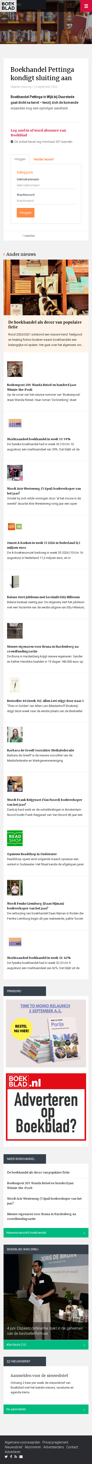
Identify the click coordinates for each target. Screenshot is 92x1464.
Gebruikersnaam (28, 179)
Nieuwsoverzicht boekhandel (26, 1232)
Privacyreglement (55, 1442)
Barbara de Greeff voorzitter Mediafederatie (40, 750)
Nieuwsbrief (13, 1447)
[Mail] (21, 1457)
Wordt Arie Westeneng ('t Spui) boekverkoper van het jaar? (44, 491)
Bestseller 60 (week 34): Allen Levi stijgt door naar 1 (45, 701)
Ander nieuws (21, 254)
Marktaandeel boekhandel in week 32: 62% (39, 958)
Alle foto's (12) (16, 1344)
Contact (72, 1447)
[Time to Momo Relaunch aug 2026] (46, 1031)
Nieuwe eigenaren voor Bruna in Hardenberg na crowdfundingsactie (43, 649)
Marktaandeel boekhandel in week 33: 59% (38, 439)
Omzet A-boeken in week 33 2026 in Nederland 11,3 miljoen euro (43, 545)
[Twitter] (6, 1457)
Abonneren (33, 1447)
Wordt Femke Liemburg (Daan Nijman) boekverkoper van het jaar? (35, 906)
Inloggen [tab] (20, 159)
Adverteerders (53, 1447)
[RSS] (15, 1457)
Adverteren (13, 1452)
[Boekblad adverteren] (46, 1107)
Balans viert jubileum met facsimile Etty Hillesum (43, 597)
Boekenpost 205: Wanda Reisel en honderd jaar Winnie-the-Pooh (41, 387)
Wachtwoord (25, 195)
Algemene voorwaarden (22, 1442)
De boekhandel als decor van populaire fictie (45, 324)
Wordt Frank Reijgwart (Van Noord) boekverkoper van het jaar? (44, 802)
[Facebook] (11, 1457)
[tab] (44, 159)
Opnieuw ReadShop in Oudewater (32, 854)
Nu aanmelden (16, 1409)
